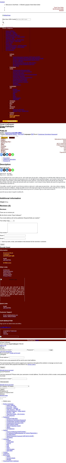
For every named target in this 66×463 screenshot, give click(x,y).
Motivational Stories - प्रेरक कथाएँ (15, 134)
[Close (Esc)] (5, 397)
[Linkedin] (7, 154)
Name (2, 235)
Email (2, 238)
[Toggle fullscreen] (2, 397)
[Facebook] (1, 154)
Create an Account (15, 353)
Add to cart (4, 137)
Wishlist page (4, 395)
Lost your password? (6, 351)
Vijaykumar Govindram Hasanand (47, 134)
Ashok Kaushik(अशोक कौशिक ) (13, 133)
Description (6, 158)
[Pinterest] (9, 154)
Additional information (9, 159)
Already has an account (6, 370)
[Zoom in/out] (0, 397)
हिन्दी (32, 134)
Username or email (6, 378)
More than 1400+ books (9, 19)
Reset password (4, 381)
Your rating (3, 220)
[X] (4, 154)
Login (51, 350)
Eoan (37, 340)
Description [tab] (5, 164)
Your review (4, 232)
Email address (4, 357)
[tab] (34, 158)
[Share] (4, 397)
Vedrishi (2, 2)
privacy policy (31, 364)
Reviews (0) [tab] (5, 206)
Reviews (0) (6, 161)
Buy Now (12, 137)
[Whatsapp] (12, 154)
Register (3, 367)
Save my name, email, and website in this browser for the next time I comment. (24, 241)
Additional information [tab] (10, 198)
